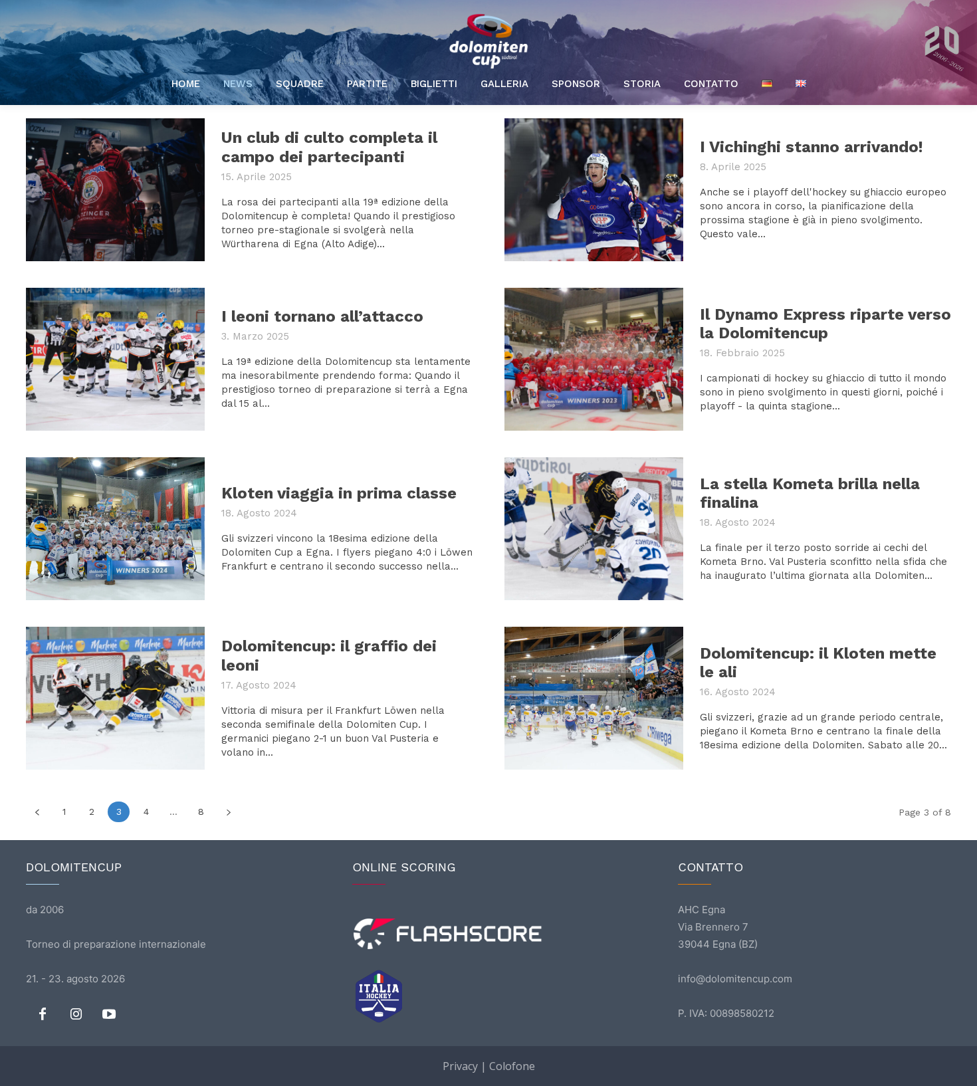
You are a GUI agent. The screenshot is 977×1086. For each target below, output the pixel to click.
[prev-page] (37, 812)
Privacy (460, 1066)
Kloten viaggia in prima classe (339, 493)
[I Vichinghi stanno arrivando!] (593, 189)
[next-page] (228, 812)
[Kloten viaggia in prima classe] (115, 528)
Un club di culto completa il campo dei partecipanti (329, 147)
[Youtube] (109, 1015)
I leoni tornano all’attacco (322, 316)
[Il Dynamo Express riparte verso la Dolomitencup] (593, 359)
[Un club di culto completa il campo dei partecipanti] (115, 189)
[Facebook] (42, 1015)
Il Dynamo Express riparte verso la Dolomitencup (825, 324)
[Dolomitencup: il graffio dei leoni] (115, 698)
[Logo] (488, 41)
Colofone (512, 1066)
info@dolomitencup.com (735, 978)
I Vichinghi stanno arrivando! (811, 147)
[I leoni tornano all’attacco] (115, 359)
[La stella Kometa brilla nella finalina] (593, 528)
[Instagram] (75, 1015)
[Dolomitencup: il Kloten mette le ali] (593, 698)
